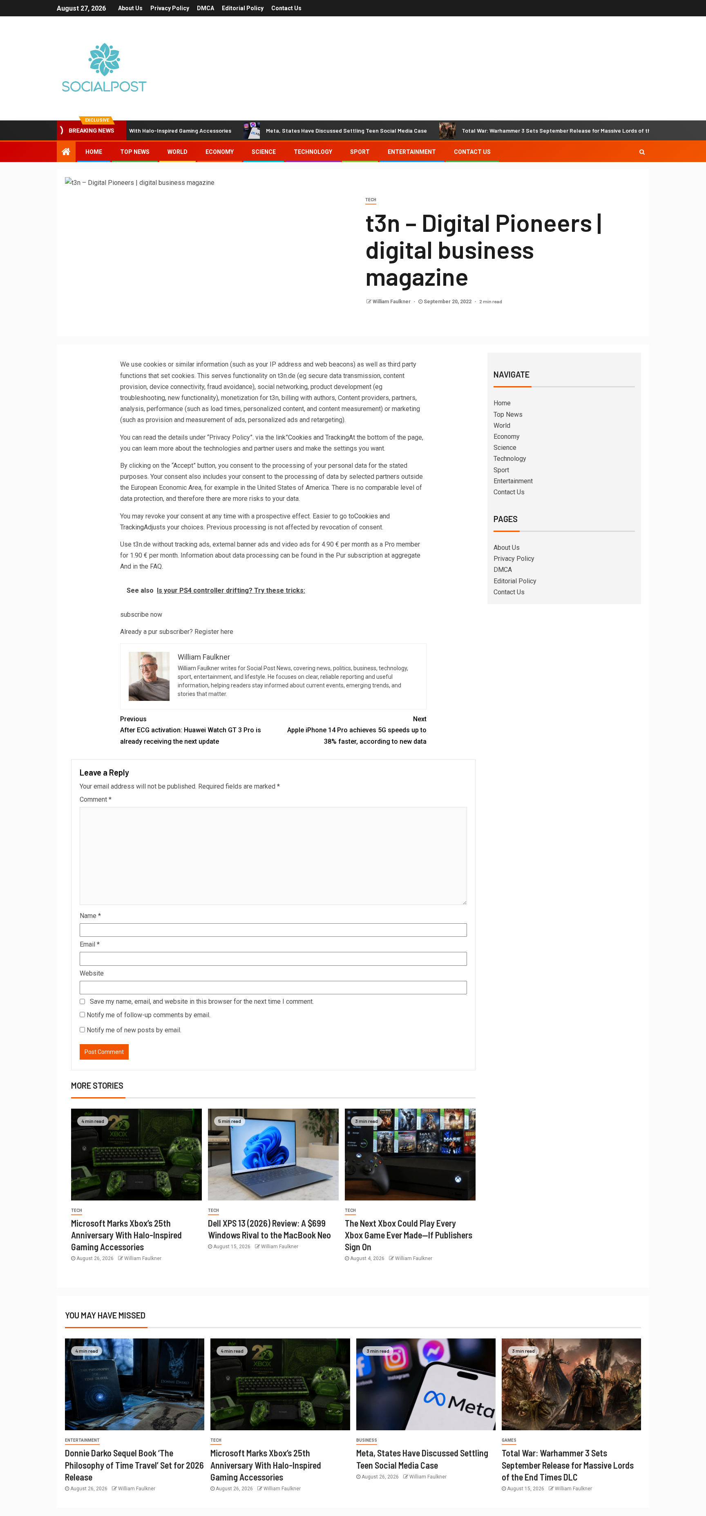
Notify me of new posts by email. (134, 1030)
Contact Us (286, 8)
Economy (220, 152)
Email (90, 944)
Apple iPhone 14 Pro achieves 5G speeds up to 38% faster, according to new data (357, 730)
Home (93, 152)
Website (92, 973)
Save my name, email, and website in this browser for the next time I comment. (202, 1001)
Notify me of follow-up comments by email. (148, 1015)
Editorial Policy (243, 8)
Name (90, 916)
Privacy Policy (169, 8)
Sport (360, 152)
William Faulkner (392, 302)
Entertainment (412, 152)
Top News (135, 152)
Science (264, 152)
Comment (96, 799)
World (178, 152)
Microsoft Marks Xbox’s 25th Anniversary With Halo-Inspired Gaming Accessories (126, 1235)
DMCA (205, 8)
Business (366, 1440)
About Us (130, 8)
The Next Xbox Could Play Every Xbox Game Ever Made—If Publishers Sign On (408, 1235)
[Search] (642, 152)
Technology (313, 152)
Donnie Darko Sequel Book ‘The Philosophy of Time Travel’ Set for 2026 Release (134, 1464)
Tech (370, 200)
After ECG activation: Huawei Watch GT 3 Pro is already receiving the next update (190, 730)
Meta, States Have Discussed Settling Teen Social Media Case (296, 130)
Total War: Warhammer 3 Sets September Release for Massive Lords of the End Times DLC (528, 130)
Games (509, 1440)
